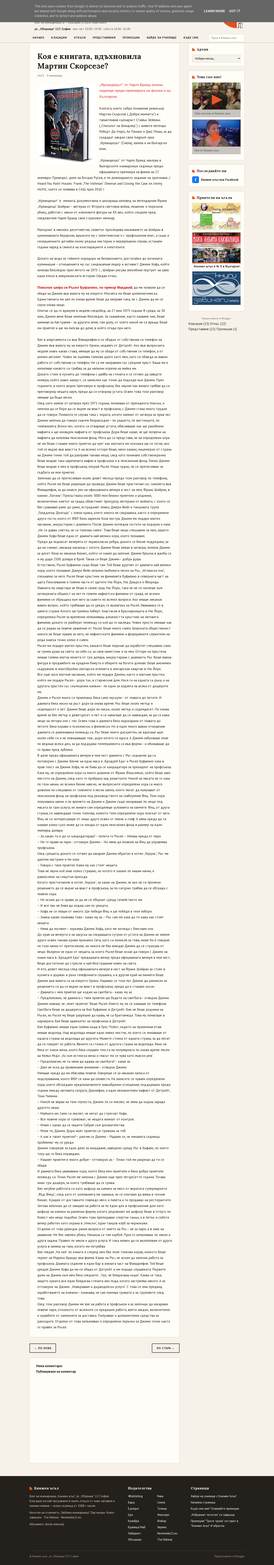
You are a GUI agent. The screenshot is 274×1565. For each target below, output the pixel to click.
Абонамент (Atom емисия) (46, 1524)
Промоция (224, 329)
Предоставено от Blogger (229, 1556)
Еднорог (133, 1508)
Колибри (133, 1521)
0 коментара (54, 75)
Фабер (161, 1521)
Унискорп (163, 1515)
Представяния (104, 37)
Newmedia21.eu (71, 1517)
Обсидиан (134, 1539)
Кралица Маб (136, 1527)
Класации (59, 37)
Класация (195, 323)
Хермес (162, 1527)
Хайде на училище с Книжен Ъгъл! (213, 1496)
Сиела (161, 1502)
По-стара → (166, 1348)
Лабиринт (134, 1533)
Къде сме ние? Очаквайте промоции (215, 1508)
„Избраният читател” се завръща (212, 1515)
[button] (216, 99)
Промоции (131, 37)
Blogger (226, 318)
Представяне (198, 329)
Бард (131, 1502)
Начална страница (203, 1502)
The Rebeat (51, 1517)
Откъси (80, 37)
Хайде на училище (162, 37)
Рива (160, 1496)
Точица (162, 1508)
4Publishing (135, 1496)
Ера (130, 1515)
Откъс (214, 323)
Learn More (214, 11)
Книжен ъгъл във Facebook (216, 179)
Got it (234, 11)
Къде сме (191, 37)
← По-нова (42, 1348)
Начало (38, 37)
